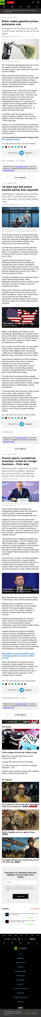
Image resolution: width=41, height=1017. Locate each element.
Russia (23, 698)
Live (20, 954)
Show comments (20, 177)
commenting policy (21, 166)
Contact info (20, 993)
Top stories (6, 727)
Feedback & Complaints (20, 997)
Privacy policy (20, 980)
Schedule (20, 967)
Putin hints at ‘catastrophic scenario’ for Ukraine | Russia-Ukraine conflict (20, 11)
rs (32, 935)
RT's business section (11, 140)
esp (10, 935)
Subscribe (20, 896)
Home (4, 17)
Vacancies (20, 1001)
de (22, 935)
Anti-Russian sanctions (10, 698)
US (16, 161)
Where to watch (20, 962)
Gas (3, 161)
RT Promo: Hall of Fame (20, 988)
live (11, 2)
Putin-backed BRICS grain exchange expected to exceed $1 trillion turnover (18, 656)
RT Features (7, 780)
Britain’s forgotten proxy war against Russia (18, 832)
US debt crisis (7, 432)
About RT (20, 984)
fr (27, 935)
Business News (12, 17)
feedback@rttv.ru (8, 170)
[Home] (2, 2)
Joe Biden (10, 161)
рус (16, 935)
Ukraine (22, 161)
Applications (20, 958)
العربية (3, 935)
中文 (38, 935)
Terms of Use (20, 975)
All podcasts (35, 908)
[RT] (7, 939)
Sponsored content (20, 971)
